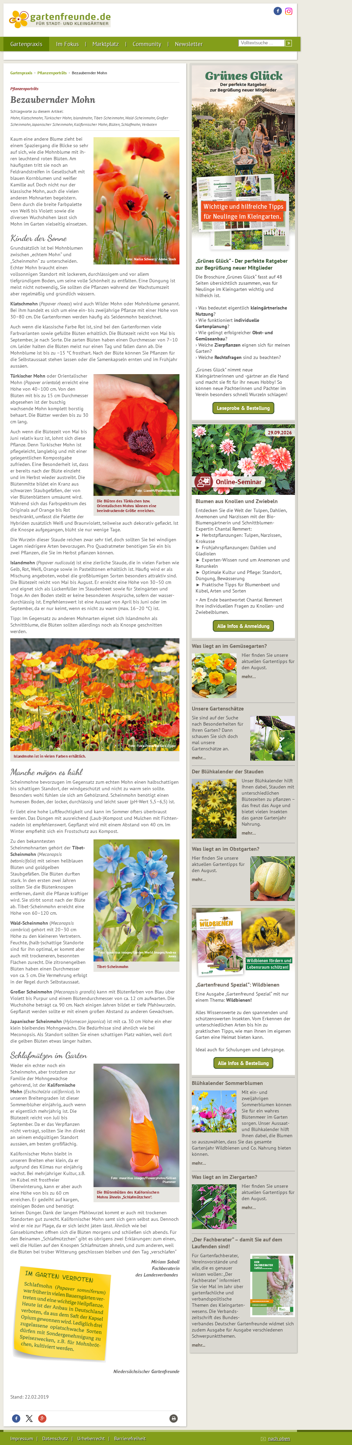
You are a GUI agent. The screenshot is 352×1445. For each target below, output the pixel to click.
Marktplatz (105, 44)
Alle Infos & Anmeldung (243, 625)
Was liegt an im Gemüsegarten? (229, 645)
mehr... (198, 1345)
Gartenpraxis (26, 44)
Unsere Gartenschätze (218, 708)
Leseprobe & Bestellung (243, 408)
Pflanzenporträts (52, 72)
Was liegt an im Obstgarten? (225, 848)
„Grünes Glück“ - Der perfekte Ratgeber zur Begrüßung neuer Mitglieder (242, 264)
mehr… (249, 676)
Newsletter (189, 44)
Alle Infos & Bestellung (243, 1063)
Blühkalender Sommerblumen (227, 1082)
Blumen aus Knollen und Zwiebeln (237, 501)
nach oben (279, 1438)
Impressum (21, 1438)
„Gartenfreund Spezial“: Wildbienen (237, 984)
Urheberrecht (91, 1438)
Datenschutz (55, 1438)
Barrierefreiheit (130, 1438)
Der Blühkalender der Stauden (228, 771)
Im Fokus (67, 44)
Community (147, 44)
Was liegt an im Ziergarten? (224, 1176)
